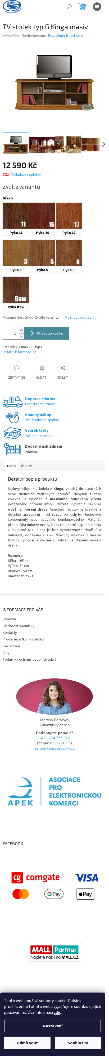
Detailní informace (17, 352)
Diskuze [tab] (26, 466)
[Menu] (97, 6)
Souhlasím (78, 1043)
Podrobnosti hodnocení (66, 35)
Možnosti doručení (79, 317)
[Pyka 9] (69, 253)
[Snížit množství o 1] (21, 336)
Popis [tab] (11, 466)
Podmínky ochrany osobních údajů (29, 659)
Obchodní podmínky (18, 626)
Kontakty (10, 632)
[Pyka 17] (69, 215)
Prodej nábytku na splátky (23, 639)
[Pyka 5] (42, 253)
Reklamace (11, 646)
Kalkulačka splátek (26, 174)
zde (57, 1012)
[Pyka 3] (16, 253)
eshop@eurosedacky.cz (55, 748)
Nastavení (52, 1026)
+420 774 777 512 (54, 738)
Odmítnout (27, 1043)
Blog (6, 653)
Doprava (9, 619)
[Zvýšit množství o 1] (21, 330)
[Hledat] (69, 6)
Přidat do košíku (50, 333)
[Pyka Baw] (16, 290)
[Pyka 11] (16, 215)
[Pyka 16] (42, 215)
